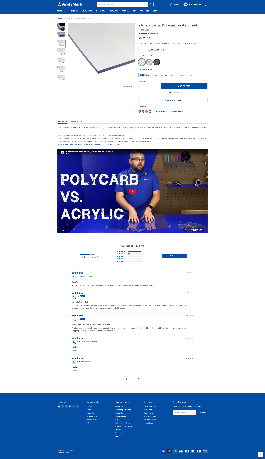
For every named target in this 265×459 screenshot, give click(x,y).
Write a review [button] (175, 256)
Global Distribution (93, 413)
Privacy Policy (91, 419)
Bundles (75, 11)
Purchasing (119, 413)
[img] (77, 273)
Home (59, 18)
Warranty (118, 433)
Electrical (100, 11)
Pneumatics (114, 11)
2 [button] (129, 379)
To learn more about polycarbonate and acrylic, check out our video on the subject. (89, 144)
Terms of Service (92, 416)
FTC (141, 11)
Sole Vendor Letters (122, 423)
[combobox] (122, 4)
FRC (135, 11)
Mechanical (87, 11)
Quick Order (149, 423)
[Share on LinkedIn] (143, 111)
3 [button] (132, 379)
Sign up (202, 412)
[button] (144, 33)
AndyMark (145, 30)
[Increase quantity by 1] (156, 86)
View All (126, 11)
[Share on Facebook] (140, 111)
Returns (118, 436)
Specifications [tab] (76, 121)
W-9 (116, 419)
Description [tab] (62, 121)
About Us (89, 406)
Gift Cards (148, 410)
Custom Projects (150, 416)
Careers (89, 410)
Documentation (150, 419)
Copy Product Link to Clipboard (169, 111)
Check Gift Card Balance (124, 426)
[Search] (151, 4)
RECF (155, 11)
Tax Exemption (120, 416)
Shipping (118, 429)
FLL (147, 11)
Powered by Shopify (63, 452)
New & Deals (62, 11)
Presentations (149, 413)
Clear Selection (156, 49)
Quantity (142, 81)
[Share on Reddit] (146, 111)
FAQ (87, 423)
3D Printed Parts (150, 406)
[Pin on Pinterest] (150, 111)
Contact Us (119, 406)
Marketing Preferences (123, 410)
